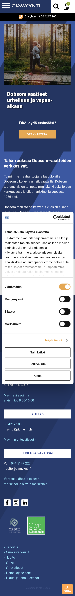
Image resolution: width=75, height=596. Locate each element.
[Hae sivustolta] (56, 6)
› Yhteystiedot (13, 568)
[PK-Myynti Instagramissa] (16, 502)
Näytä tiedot (53, 340)
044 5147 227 (21, 463)
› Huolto (9, 557)
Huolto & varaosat (37, 453)
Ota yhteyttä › (37, 134)
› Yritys (9, 563)
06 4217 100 (13, 424)
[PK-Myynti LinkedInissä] (24, 502)
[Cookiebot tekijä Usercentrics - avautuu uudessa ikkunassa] (53, 217)
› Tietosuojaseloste (17, 573)
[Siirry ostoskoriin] (66, 6)
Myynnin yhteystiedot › (20, 439)
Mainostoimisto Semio (37, 588)
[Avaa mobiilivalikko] (6, 6)
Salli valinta (38, 364)
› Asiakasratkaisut (16, 552)
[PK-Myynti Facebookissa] (7, 502)
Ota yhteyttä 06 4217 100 (40, 16)
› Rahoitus (11, 547)
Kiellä (37, 375)
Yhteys (38, 414)
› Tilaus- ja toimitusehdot (21, 578)
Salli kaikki (37, 352)
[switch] (64, 299)
